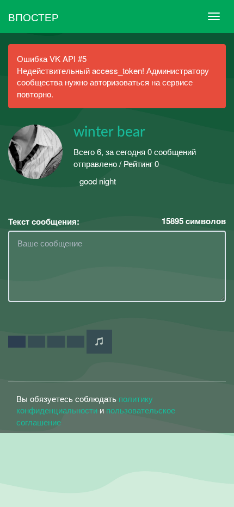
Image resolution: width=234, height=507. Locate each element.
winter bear (109, 132)
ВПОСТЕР (33, 16)
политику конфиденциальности (84, 404)
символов (194, 221)
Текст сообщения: (43, 221)
